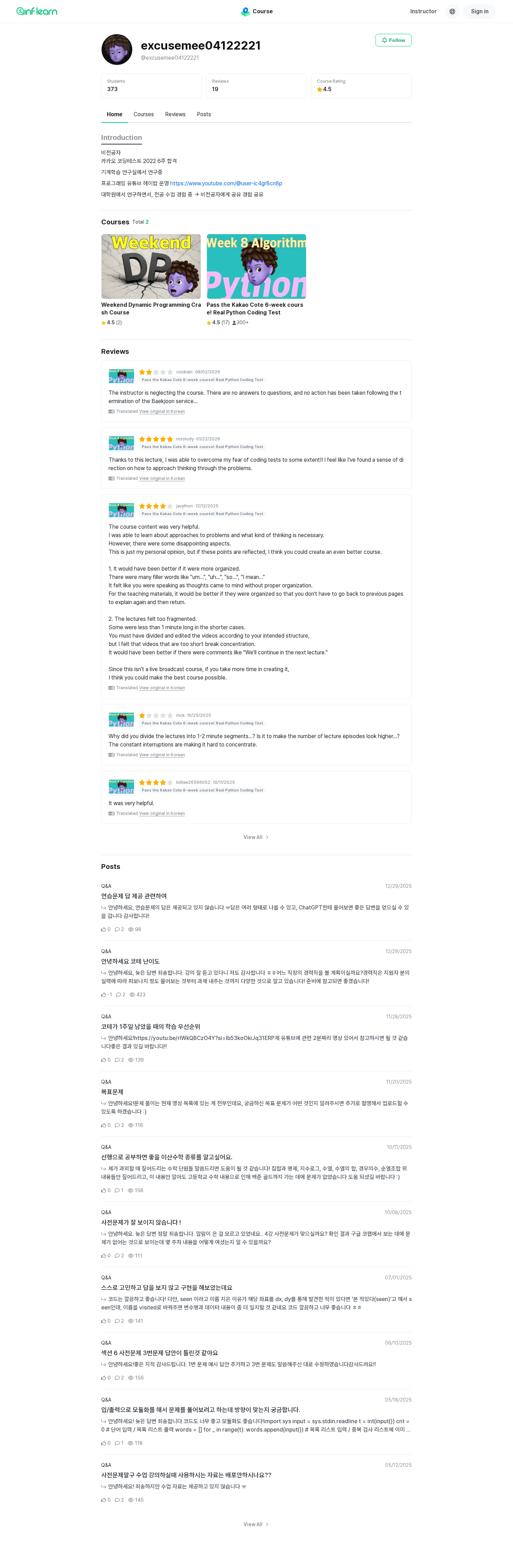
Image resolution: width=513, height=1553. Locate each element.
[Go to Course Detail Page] (121, 376)
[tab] (114, 115)
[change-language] (452, 11)
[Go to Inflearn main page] (36, 10)
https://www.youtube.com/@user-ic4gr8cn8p (226, 183)
